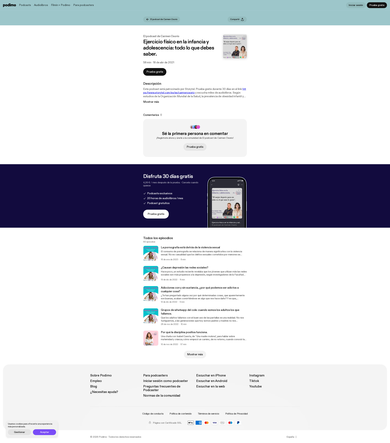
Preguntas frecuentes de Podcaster (161, 388)
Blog (93, 386)
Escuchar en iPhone (211, 375)
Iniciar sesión (356, 5)
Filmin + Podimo (60, 5)
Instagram (256, 375)
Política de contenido (181, 413)
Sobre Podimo (101, 375)
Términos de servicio (208, 413)
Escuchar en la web (210, 386)
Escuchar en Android (211, 381)
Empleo (96, 381)
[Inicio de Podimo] (9, 5)
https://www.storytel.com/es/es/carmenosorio (194, 90)
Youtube (255, 386)
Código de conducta (152, 413)
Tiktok (254, 381)
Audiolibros (41, 5)
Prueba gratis (376, 5)
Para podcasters (83, 5)
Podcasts (25, 5)
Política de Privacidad (236, 413)
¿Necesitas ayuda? (104, 392)
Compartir (235, 19)
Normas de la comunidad (161, 395)
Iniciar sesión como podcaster (165, 381)
